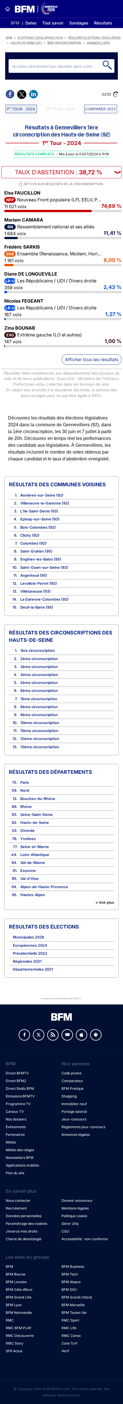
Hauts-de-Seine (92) (26, 43)
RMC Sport (70, 1320)
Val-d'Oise (29, 878)
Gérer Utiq (69, 1223)
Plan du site (15, 1173)
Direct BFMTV (17, 1073)
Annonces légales (75, 1134)
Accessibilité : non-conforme (84, 1239)
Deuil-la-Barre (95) (36, 607)
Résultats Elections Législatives (94, 38)
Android (96, 1035)
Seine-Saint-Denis (36, 814)
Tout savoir (53, 22)
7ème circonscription (38, 699)
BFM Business (72, 1266)
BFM (15, 22)
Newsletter (67, 1035)
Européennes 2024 (30, 945)
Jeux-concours (73, 1119)
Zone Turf (69, 1343)
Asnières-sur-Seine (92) (42, 495)
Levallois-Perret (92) (38, 583)
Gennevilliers (98, 43)
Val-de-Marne (32, 863)
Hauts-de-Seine (34, 822)
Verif (65, 1351)
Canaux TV (15, 1111)
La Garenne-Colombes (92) (44, 599)
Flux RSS (53, 1035)
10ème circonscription (39, 723)
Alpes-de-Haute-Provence (44, 887)
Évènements (16, 1127)
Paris (24, 782)
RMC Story (14, 1343)
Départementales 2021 (33, 969)
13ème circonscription (39, 747)
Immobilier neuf (74, 1104)
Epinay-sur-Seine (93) (39, 519)
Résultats (103, 22)
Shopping (69, 1096)
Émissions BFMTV (20, 1096)
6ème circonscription (39, 690)
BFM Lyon (14, 1305)
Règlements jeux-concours (83, 1127)
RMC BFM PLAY (18, 1328)
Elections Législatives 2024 (40, 38)
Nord (24, 790)
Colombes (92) (33, 543)
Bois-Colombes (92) (38, 527)
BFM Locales (16, 1282)
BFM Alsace (71, 1282)
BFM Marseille (73, 1305)
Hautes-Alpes (32, 895)
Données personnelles (23, 1216)
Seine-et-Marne (34, 847)
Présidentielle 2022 (30, 953)
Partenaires (15, 1134)
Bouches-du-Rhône (37, 799)
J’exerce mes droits (21, 1231)
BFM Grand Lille (18, 1297)
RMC (10, 1320)
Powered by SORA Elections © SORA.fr (61, 998)
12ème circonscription (39, 739)
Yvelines (28, 839)
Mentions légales (75, 1208)
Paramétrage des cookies (26, 1223)
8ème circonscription (39, 707)
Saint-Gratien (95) (36, 551)
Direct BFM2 (16, 1081)
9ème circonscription (39, 715)
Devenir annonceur (77, 1200)
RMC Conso (71, 1335)
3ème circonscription (39, 667)
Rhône (26, 807)
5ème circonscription (39, 683)
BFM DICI (69, 1289)
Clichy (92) (29, 535)
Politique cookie (74, 1216)
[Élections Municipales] (33, 9)
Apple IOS (81, 1035)
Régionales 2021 (27, 961)
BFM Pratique (72, 1088)
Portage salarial (74, 1111)
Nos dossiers (16, 1119)
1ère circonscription (64, 43)
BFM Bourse (15, 1274)
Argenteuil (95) (33, 575)
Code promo (71, 1073)
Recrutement (16, 1208)
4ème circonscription (39, 675)
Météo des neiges (20, 1150)
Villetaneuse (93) (35, 591)
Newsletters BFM (19, 1157)
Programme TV (18, 1104)
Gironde (27, 830)
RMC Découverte (20, 1335)
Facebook (24, 1035)
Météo (11, 1142)
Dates (31, 22)
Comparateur (72, 1081)
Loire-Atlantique (34, 855)
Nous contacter (18, 1200)
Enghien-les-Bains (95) (40, 559)
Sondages (78, 22)
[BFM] (7, 9)
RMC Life (68, 1328)
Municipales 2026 (28, 937)
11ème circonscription (39, 731)
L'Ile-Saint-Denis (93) (39, 511)
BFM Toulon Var (74, 1312)
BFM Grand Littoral (76, 1297)
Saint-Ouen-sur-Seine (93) (44, 567)
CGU (65, 1231)
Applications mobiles (22, 1165)
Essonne (28, 871)
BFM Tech (69, 1274)
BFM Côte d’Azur (19, 1289)
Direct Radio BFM (20, 1088)
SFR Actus (14, 1351)
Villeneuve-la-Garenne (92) (44, 503)
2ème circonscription (39, 659)
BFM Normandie (19, 1312)
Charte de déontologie (23, 1239)
